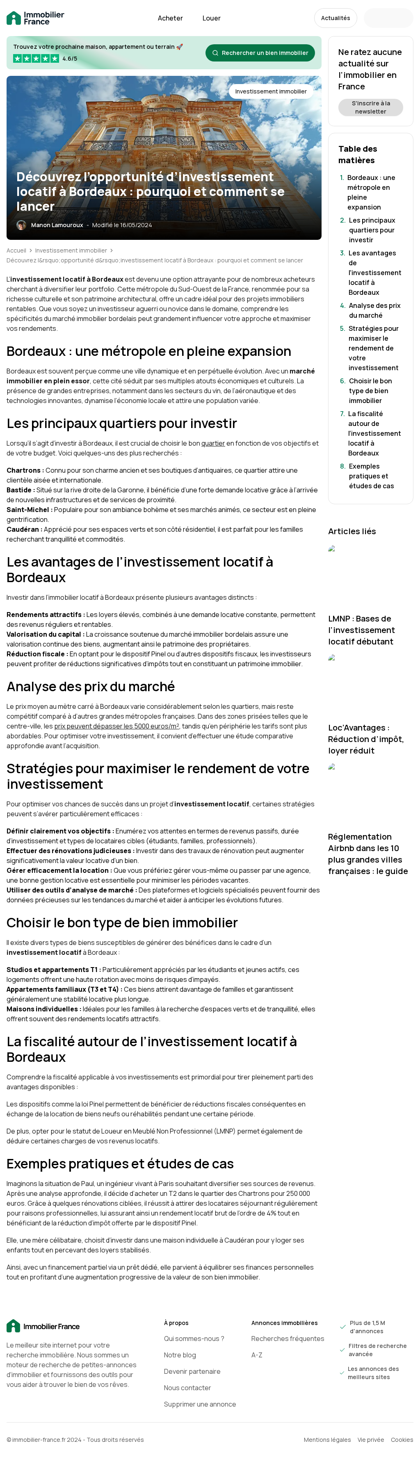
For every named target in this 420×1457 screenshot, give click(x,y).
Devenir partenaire (192, 1371)
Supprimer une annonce (200, 1404)
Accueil (16, 250)
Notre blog (180, 1354)
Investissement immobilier (71, 250)
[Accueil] (72, 1326)
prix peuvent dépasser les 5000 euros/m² (116, 726)
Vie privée (371, 1439)
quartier (213, 443)
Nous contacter (187, 1387)
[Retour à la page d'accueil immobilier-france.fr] (35, 18)
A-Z (256, 1354)
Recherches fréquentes (287, 1338)
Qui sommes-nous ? (194, 1338)
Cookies (402, 1439)
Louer (212, 18)
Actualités (335, 18)
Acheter (170, 18)
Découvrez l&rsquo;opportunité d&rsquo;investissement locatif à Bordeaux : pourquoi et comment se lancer (155, 260)
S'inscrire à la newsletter (371, 107)
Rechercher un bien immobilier (265, 53)
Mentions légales (327, 1439)
